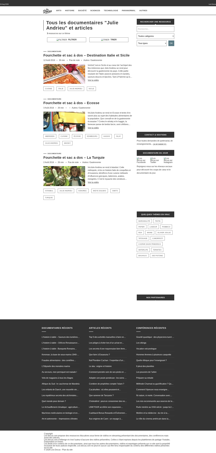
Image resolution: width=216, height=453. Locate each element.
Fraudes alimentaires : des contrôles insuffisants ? (58, 360)
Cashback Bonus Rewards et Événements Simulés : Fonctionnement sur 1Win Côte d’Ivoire (107, 413)
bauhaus (142, 256)
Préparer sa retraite (144, 378)
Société (82, 11)
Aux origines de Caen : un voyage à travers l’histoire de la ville (105, 419)
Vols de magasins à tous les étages (57, 378)
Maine (149, 233)
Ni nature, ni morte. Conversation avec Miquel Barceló (153, 395)
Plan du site (67, 450)
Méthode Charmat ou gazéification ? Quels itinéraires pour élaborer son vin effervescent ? (155, 384)
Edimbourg (92, 136)
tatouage (142, 238)
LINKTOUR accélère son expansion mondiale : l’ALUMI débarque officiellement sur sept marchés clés (105, 407)
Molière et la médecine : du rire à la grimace (151, 413)
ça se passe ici (159, 144)
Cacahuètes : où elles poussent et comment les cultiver (104, 389)
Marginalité (144, 221)
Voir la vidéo (93, 80)
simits (115, 191)
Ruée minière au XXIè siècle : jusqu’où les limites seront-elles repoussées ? (155, 407)
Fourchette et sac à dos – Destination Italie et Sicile (86, 55)
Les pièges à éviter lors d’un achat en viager (105, 343)
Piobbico (166, 227)
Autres (143, 11)
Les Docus (55, 450)
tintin (157, 221)
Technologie (111, 11)
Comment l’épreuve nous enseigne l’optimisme (151, 389)
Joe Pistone (157, 256)
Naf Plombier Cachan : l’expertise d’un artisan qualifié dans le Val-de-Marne (106, 360)
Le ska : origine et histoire (100, 366)
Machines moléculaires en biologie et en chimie (60, 413)
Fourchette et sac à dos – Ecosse (71, 103)
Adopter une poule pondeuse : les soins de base (108, 378)
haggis (107, 136)
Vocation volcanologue (146, 349)
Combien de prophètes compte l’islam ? (106, 384)
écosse (77, 136)
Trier (113, 40)
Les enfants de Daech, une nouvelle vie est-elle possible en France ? (59, 389)
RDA (140, 233)
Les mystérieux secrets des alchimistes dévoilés (59, 395)
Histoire (69, 11)
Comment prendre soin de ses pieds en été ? (108, 372)
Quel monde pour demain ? (54, 401)
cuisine (48, 89)
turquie (49, 198)
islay (118, 136)
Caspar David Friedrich (149, 244)
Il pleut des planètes (145, 366)
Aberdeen (49, 136)
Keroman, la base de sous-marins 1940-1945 (59, 355)
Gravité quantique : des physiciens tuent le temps (155, 337)
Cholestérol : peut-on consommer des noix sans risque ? (107, 401)
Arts (58, 11)
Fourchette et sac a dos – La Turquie (74, 157)
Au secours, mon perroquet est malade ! (59, 372)
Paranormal (129, 11)
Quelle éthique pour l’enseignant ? (151, 360)
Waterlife (143, 250)
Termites (157, 250)
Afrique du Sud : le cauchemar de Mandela (61, 384)
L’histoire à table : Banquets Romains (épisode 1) (58, 349)
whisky (67, 143)
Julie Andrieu (76, 89)
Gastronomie (96, 60)
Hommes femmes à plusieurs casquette (153, 355)
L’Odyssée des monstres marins (56, 366)
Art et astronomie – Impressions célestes (60, 419)
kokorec (82, 191)
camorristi (157, 238)
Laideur (153, 227)
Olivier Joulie (164, 233)
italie (60, 89)
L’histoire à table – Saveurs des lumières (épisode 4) (60, 337)
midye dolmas (99, 191)
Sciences (95, 11)
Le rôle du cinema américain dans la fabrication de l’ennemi (152, 419)
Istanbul (49, 191)
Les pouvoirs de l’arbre (146, 372)
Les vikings (141, 343)
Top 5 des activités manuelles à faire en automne (106, 337)
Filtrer (72, 40)
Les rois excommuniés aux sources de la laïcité (154, 401)
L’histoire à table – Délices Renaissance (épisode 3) (59, 343)
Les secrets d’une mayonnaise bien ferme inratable (107, 349)
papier (141, 227)
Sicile (91, 89)
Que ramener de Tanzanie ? (101, 395)
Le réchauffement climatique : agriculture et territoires (61, 407)
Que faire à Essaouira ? (99, 355)
